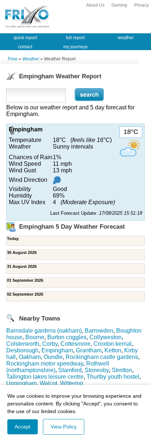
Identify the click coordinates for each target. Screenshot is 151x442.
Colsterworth (22, 344)
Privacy (141, 5)
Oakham (30, 357)
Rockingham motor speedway (44, 363)
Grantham (89, 350)
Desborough (22, 350)
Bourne (34, 337)
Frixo (13, 58)
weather (126, 37)
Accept (22, 427)
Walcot (48, 383)
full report (75, 37)
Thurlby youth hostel (112, 377)
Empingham (57, 350)
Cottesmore (75, 344)
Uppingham (21, 383)
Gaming (119, 5)
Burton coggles (66, 337)
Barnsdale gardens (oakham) (44, 330)
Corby (50, 344)
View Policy (64, 427)
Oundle (53, 357)
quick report (25, 37)
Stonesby (97, 370)
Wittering (71, 383)
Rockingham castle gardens (102, 357)
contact (25, 46)
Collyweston (105, 337)
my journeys (75, 46)
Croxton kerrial (112, 344)
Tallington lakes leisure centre (45, 377)
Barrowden (99, 330)
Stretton (122, 370)
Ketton (112, 350)
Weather (30, 58)
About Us (95, 5)
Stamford (70, 370)
